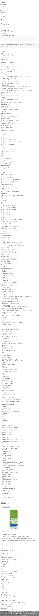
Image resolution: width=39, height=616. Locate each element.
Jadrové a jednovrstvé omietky (9, 99)
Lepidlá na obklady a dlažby (8, 92)
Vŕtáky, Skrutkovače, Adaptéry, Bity (11, 244)
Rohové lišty (4, 156)
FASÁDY (3, 74)
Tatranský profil (5, 265)
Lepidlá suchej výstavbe (7, 151)
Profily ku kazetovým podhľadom (10, 179)
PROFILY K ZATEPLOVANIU (9, 62)
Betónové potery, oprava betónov (10, 95)
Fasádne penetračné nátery (8, 78)
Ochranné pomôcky (6, 263)
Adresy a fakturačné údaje (8, 596)
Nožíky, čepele (5, 247)
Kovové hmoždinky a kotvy (8, 139)
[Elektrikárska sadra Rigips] (19, 519)
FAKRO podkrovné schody (8, 205)
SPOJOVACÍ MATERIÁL (8, 130)
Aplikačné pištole (5, 261)
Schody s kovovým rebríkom (9, 209)
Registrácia (3, 7)
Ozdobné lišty (5, 160)
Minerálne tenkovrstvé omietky (9, 80)
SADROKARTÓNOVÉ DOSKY (9, 109)
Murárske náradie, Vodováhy (9, 259)
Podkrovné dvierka (6, 212)
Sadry (2, 146)
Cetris (2, 198)
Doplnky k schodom (6, 214)
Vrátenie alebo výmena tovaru (9, 571)
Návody (2, 10)
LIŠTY (2, 155)
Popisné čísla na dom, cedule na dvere (11, 219)
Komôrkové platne (6, 223)
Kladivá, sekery (5, 256)
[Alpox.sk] (19, 13)
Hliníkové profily (5, 232)
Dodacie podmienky (6, 573)
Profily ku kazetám (6, 129)
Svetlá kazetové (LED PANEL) (9, 181)
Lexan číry (4, 225)
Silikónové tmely (5, 165)
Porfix (2, 216)
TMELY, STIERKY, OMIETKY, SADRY (11, 141)
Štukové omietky (5, 101)
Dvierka (3, 186)
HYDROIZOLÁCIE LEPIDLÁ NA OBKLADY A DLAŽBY (16, 87)
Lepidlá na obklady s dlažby (8, 150)
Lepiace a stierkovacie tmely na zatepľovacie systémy (16, 76)
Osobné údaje (5, 597)
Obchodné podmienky (7, 575)
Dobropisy (3, 594)
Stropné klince (5, 137)
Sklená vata (4, 60)
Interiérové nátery (6, 104)
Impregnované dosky (6, 113)
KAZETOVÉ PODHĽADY (8, 174)
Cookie (3, 587)
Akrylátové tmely (5, 167)
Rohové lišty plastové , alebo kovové (11, 66)
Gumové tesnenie (6, 235)
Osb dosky (4, 563)
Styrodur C (4, 59)
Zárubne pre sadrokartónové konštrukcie (12, 195)
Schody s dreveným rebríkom (9, 207)
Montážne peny (5, 169)
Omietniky (4, 64)
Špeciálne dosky (5, 122)
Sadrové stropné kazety (7, 177)
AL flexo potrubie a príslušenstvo (10, 191)
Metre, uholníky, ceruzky (7, 249)
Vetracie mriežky (5, 188)
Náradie (3, 240)
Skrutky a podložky (6, 239)
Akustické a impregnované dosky (10, 120)
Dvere (2, 197)
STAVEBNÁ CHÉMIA (7, 163)
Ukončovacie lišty (6, 158)
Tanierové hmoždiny (6, 71)
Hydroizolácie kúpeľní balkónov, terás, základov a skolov (16, 90)
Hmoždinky (4, 134)
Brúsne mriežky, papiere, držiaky (10, 252)
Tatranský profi (5, 561)
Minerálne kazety (5, 176)
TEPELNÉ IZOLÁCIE (7, 55)
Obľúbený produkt (7, 491)
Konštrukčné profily (6, 125)
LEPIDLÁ (3, 148)
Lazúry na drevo (5, 106)
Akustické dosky (5, 118)
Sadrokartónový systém (7, 108)
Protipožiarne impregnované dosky (10, 116)
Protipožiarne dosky (6, 115)
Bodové (3, 202)
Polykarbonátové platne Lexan (9, 221)
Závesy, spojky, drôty (7, 127)
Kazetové (3, 204)
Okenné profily (5, 68)
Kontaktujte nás (5, 584)
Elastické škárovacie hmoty (8, 94)
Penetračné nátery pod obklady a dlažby (12, 88)
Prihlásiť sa (3, 6)
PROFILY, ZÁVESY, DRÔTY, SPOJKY (11, 123)
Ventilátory (4, 193)
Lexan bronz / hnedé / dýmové (9, 226)
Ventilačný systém (6, 190)
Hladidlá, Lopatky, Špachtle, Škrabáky (11, 242)
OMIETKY (4, 97)
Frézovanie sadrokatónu (7, 268)
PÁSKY (3, 153)
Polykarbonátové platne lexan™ (9, 559)
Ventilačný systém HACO (8, 184)
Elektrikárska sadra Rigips (9, 534)
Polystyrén (4, 57)
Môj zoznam (3, 4)
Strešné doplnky (5, 218)
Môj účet (2, 2)
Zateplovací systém (6, 54)
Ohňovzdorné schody (7, 211)
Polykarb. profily (5, 233)
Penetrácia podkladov (7, 170)
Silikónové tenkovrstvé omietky (9, 81)
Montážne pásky (5, 237)
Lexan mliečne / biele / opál (8, 228)
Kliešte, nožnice (5, 254)
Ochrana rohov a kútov (7, 162)
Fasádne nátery (5, 85)
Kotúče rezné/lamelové (7, 251)
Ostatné (3, 73)
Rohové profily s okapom (8, 69)
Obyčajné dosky (5, 111)
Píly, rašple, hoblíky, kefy (8, 258)
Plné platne (4, 230)
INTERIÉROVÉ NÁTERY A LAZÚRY (11, 102)
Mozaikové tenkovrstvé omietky (9, 83)
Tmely (2, 143)
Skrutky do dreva (5, 136)
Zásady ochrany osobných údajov (10, 577)
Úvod (2, 44)
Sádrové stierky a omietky (8, 144)
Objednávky (4, 592)
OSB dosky (4, 266)
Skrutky (3, 132)
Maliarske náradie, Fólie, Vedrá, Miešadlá (12, 246)
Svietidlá (3, 200)
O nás (2, 585)
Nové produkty (5, 582)
